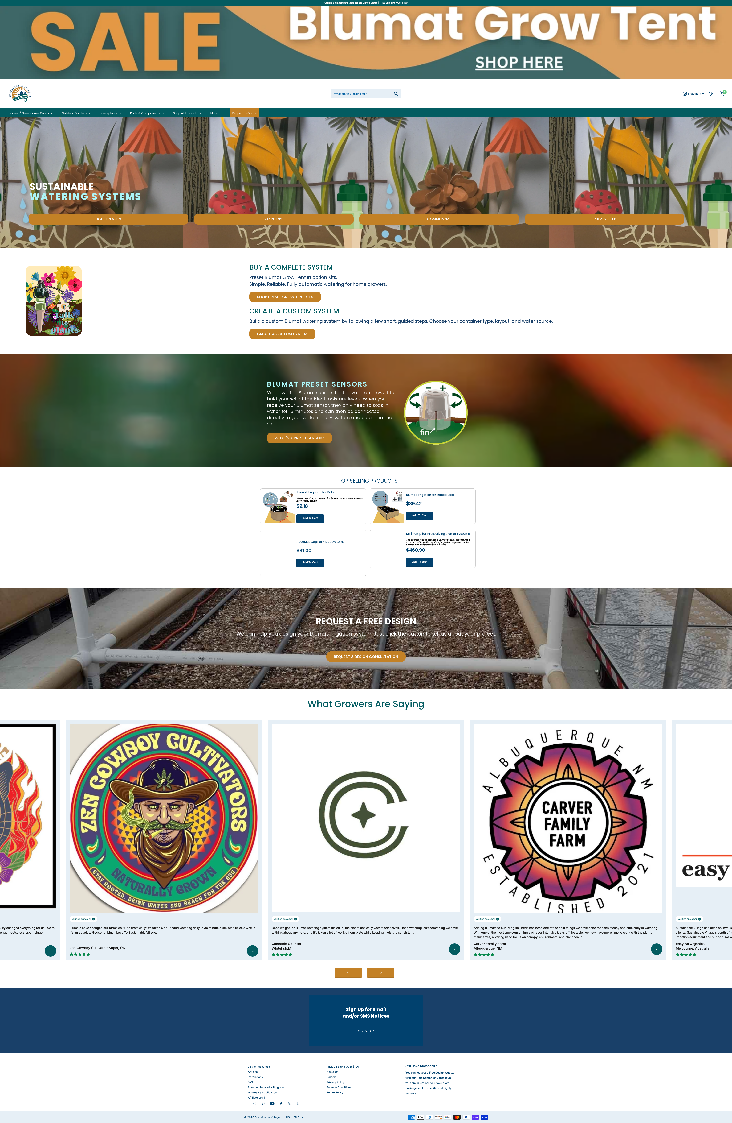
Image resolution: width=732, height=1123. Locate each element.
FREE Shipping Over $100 (343, 1066)
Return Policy (335, 1092)
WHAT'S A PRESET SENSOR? (299, 438)
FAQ (250, 1082)
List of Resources (259, 1066)
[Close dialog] (723, 1027)
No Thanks (685, 1109)
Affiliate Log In (257, 1097)
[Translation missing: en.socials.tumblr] (297, 1103)
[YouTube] (272, 1103)
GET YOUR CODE (685, 1097)
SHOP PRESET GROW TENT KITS (285, 297)
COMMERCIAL (439, 219)
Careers (331, 1077)
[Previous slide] (348, 973)
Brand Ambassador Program (266, 1087)
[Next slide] (380, 973)
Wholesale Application (262, 1092)
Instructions (255, 1077)
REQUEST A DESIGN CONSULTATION (366, 656)
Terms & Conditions (339, 1087)
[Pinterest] (263, 1103)
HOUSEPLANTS (108, 219)
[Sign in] (712, 93)
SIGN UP (366, 1031)
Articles (253, 1071)
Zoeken (396, 93)
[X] (289, 1103)
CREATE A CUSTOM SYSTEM (282, 334)
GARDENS (274, 219)
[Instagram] (254, 1103)
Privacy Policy (336, 1082)
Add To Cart (310, 518)
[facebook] (281, 1103)
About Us (332, 1071)
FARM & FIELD (604, 219)
